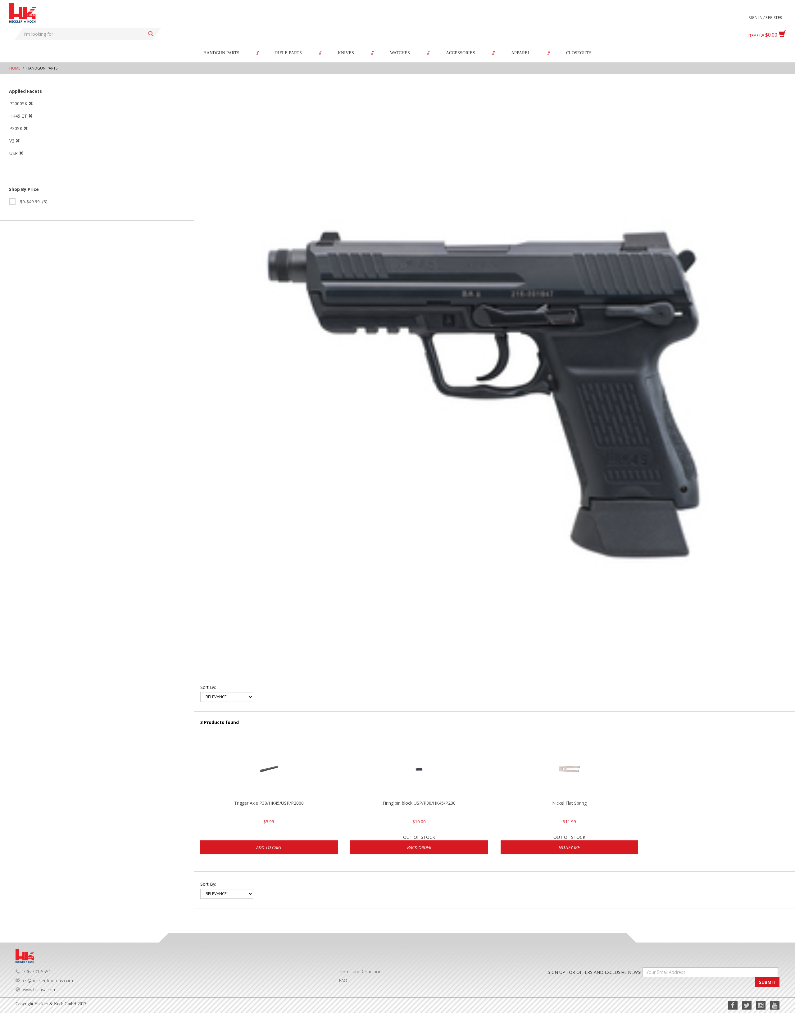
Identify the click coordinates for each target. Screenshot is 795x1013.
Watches (400, 53)
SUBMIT (767, 982)
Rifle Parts (288, 53)
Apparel (520, 53)
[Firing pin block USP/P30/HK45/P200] (419, 769)
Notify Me (569, 847)
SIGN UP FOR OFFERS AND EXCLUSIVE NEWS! (594, 972)
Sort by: (208, 687)
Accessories (460, 53)
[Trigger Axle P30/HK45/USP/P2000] (269, 769)
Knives (346, 53)
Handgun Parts (221, 53)
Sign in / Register (765, 17)
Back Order (419, 847)
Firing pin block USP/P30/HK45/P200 (419, 803)
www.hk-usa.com (40, 990)
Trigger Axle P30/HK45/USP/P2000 (269, 803)
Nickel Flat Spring (569, 803)
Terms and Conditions (361, 972)
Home (14, 68)
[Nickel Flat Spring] (569, 769)
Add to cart (269, 847)
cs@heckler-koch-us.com (48, 981)
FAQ (343, 981)
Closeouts (579, 53)
